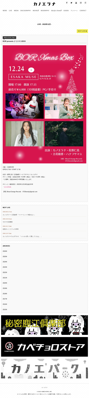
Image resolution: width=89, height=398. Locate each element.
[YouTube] (76, 2)
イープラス (7, 187)
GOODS (66, 10)
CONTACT (83, 10)
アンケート (74, 10)
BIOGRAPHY (45, 10)
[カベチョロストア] (44, 355)
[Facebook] (66, 2)
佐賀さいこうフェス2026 (10, 229)
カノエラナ (45, 387)
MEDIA (16, 10)
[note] (85, 2)
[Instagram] (80, 2)
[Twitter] (71, 2)
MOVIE (35, 10)
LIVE (10, 10)
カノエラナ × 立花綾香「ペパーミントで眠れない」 (19, 215)
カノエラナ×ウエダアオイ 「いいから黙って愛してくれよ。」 (22, 236)
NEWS (5, 10)
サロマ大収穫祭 (8, 222)
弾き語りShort (55, 10)
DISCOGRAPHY (25, 10)
